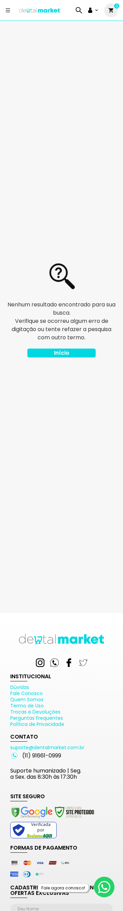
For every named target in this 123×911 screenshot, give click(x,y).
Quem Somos (26, 699)
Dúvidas (19, 687)
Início (61, 353)
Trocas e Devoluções (35, 711)
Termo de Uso (27, 705)
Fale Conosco (26, 693)
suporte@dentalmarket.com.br (47, 747)
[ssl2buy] (52, 819)
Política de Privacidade (37, 724)
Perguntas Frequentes (36, 718)
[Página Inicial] (39, 13)
